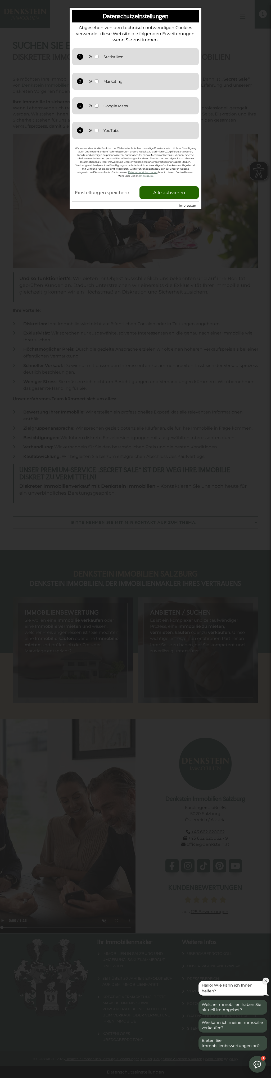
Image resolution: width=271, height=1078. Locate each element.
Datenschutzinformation (142, 172)
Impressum (146, 175)
